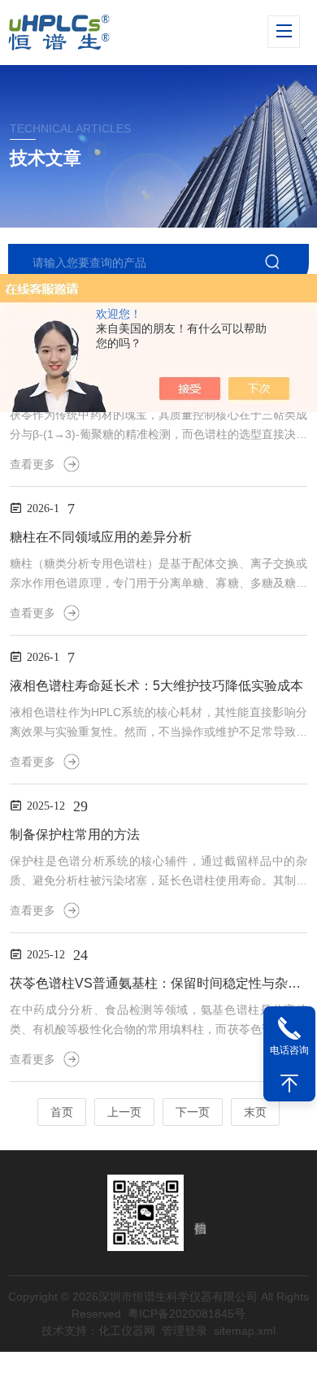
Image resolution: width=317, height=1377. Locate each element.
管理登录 (184, 1330)
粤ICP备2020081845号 (186, 1313)
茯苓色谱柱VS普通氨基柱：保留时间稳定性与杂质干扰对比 (158, 983)
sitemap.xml (245, 1330)
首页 (61, 1112)
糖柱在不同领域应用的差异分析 (101, 537)
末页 (255, 1112)
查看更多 (32, 464)
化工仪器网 (126, 1330)
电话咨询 (289, 1050)
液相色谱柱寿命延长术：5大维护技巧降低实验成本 (156, 686)
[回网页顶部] (289, 1083)
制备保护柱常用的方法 (75, 834)
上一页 (124, 1112)
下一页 (193, 1112)
